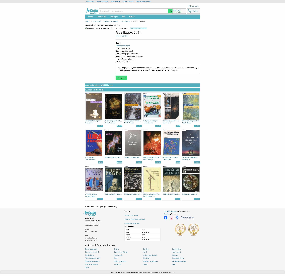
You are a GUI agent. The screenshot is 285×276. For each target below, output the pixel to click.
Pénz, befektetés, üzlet (92, 258)
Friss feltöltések (102, 1)
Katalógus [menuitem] (114, 17)
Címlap (88, 21)
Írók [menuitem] (123, 17)
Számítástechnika (178, 258)
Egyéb (87, 267)
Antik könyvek (115, 1)
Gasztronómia (176, 249)
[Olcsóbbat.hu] (187, 217)
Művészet (175, 255)
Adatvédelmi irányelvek (131, 223)
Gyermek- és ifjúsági (120, 252)
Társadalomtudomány (179, 261)
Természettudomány (111, 21)
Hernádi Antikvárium (170, 211)
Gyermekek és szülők (92, 252)
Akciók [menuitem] (132, 17)
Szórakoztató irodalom (92, 261)
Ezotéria (145, 249)
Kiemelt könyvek (128, 1)
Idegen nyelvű (176, 252)
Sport (115, 258)
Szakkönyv (146, 258)
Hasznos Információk (131, 215)
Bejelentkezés (193, 6)
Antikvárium (90, 1)
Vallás (174, 264)
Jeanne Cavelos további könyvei (99, 85)
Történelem (117, 264)
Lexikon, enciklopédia (150, 255)
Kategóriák (97, 21)
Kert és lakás (118, 255)
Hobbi (145, 252)
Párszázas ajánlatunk (143, 1)
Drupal (166, 214)
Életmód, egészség (91, 249)
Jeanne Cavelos (122, 36)
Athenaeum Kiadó (123, 46)
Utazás (145, 264)
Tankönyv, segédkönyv (150, 261)
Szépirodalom (89, 255)
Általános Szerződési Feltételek (134, 219)
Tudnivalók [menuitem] (101, 17)
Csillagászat (125, 21)
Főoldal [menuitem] (90, 17)
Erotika (116, 249)
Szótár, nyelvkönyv (120, 261)
